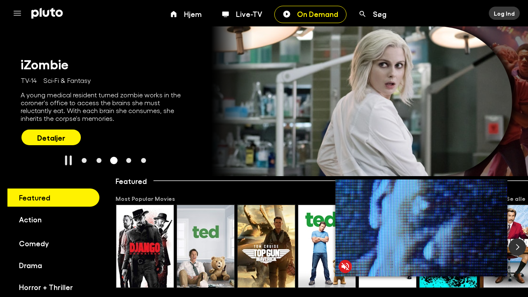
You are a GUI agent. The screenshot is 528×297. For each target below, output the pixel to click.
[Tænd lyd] (345, 266)
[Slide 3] (114, 160)
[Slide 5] (143, 160)
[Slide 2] (99, 160)
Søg (380, 13)
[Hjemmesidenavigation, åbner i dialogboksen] (19, 13)
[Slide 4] (128, 160)
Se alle (516, 198)
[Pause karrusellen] (68, 160)
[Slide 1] (84, 160)
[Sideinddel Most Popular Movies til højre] (517, 247)
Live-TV (249, 13)
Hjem (193, 13)
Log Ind (504, 13)
